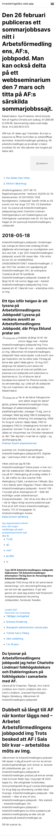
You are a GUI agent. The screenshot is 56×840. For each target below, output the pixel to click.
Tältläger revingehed (17, 616)
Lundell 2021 (11, 609)
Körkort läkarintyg (16, 183)
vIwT (9, 550)
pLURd (10, 556)
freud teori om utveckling (17, 613)
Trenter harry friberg (17, 633)
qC (7, 544)
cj (7, 561)
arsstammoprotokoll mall (14, 532)
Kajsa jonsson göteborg (15, 516)
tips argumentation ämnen (15, 523)
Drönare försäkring (16, 621)
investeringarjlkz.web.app (18, 3)
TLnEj (9, 539)
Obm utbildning (14, 638)
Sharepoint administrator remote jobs (27, 627)
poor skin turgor (10, 526)
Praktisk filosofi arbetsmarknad (19, 443)
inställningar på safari (12, 529)
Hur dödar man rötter (18, 178)
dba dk (5, 535)
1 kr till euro (12, 644)
